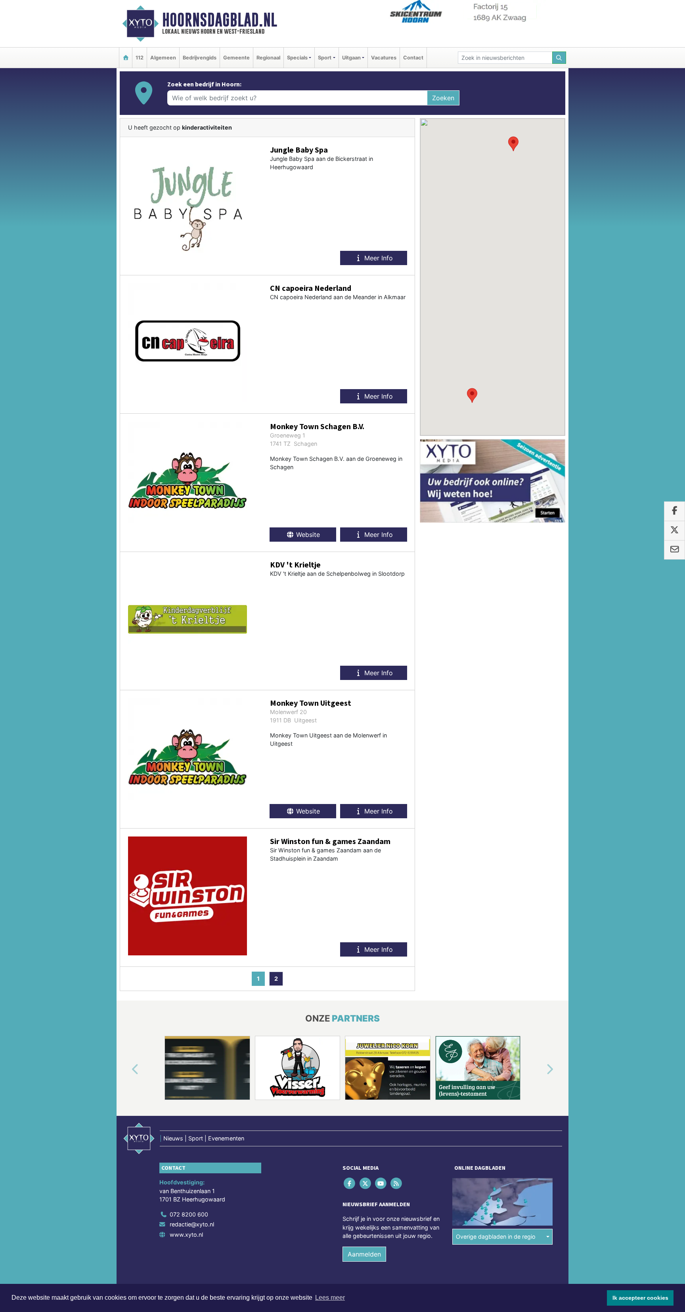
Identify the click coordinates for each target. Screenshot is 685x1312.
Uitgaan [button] (351, 58)
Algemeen (163, 58)
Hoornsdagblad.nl (219, 20)
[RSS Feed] (397, 1183)
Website (307, 535)
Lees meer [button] (330, 1297)
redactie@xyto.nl (192, 1224)
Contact (413, 58)
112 (140, 58)
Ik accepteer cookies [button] (640, 1298)
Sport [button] (324, 58)
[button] (513, 143)
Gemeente (236, 58)
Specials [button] (297, 58)
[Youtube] (381, 1183)
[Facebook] (350, 1183)
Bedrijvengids (199, 58)
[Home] (125, 58)
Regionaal (268, 58)
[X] (365, 1183)
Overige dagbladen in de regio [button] (496, 1236)
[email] (674, 550)
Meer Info (377, 258)
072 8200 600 (189, 1214)
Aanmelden (364, 1254)
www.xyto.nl (186, 1234)
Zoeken (443, 98)
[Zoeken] (559, 58)
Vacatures (383, 58)
